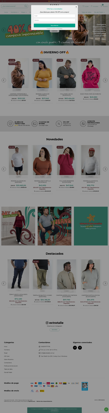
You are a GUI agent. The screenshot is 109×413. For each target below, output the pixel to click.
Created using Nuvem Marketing (54, 28)
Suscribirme (54, 25)
